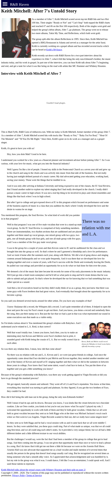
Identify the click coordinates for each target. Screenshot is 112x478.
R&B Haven (19, 4)
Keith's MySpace (54, 49)
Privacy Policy (19, 475)
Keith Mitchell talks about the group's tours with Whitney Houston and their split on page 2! (43, 469)
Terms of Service (34, 475)
